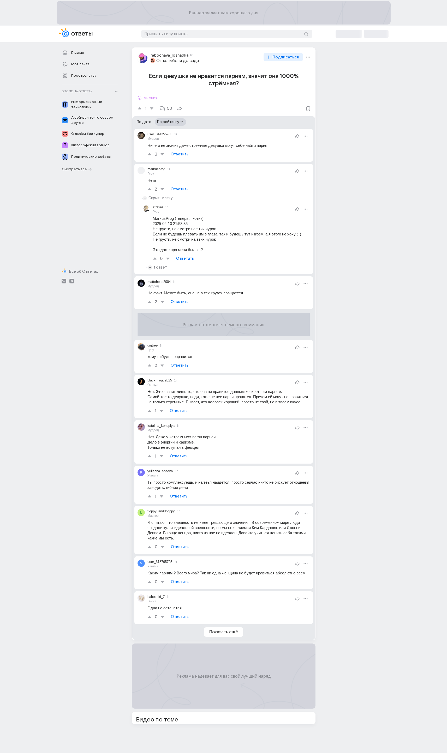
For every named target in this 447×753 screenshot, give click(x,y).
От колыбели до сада (177, 60)
